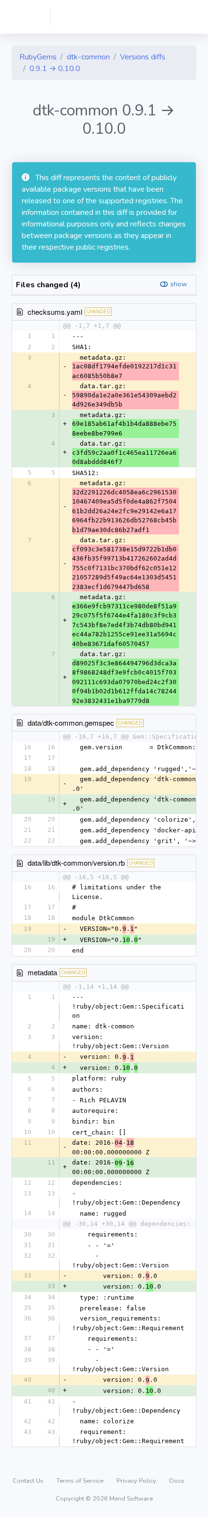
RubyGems (38, 57)
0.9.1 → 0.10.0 (55, 68)
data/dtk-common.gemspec (71, 722)
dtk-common (88, 57)
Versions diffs (142, 57)
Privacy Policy (137, 1480)
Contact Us (29, 1480)
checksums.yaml (55, 312)
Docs (176, 1480)
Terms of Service (81, 1480)
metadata (42, 972)
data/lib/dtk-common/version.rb (76, 862)
